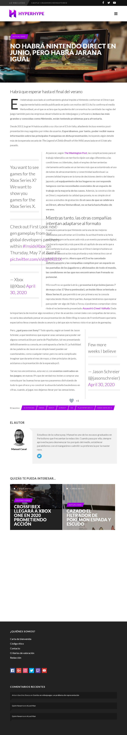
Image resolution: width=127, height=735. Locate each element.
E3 (72, 408)
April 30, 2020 (101, 384)
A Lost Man (31, 706)
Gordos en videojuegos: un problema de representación (56, 695)
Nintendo (29, 408)
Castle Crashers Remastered (49, 3)
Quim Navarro (18, 706)
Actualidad (19, 36)
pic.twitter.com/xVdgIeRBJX (36, 259)
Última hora (23, 500)
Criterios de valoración (22, 652)
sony (51, 408)
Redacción (15, 657)
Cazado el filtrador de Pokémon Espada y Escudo (89, 517)
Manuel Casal (22, 68)
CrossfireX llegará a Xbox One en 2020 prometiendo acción (32, 515)
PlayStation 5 (85, 408)
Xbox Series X (104, 408)
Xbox (41, 408)
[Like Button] (71, 400)
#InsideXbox (34, 246)
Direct (62, 408)
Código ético (17, 643)
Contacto (15, 648)
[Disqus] (63, 575)
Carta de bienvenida (20, 638)
